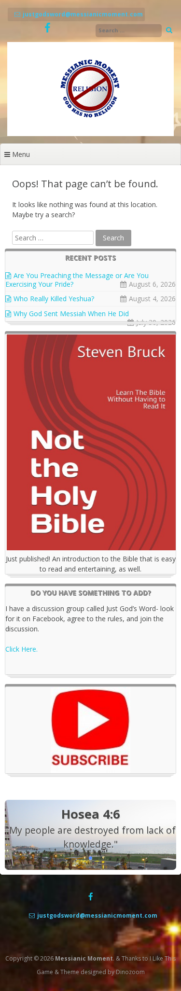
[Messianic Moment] (90, 133)
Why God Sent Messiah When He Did (71, 313)
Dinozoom (130, 972)
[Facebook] (47, 28)
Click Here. (21, 649)
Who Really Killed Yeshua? (54, 298)
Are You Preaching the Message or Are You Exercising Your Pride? (77, 280)
